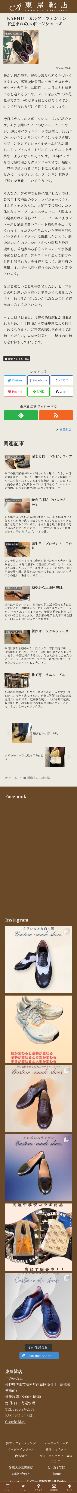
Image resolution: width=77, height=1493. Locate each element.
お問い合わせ (21, 1473)
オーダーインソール (20, 1449)
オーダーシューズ (56, 1443)
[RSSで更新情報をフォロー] (56, 415)
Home (56, 1473)
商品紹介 (21, 1456)
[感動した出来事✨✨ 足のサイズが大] (38, 1029)
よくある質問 (56, 1467)
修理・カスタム (56, 1449)
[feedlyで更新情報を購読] (21, 415)
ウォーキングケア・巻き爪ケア (56, 1458)
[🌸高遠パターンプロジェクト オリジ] (38, 1237)
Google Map (15, 1421)
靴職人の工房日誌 (18, 359)
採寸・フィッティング (21, 1443)
